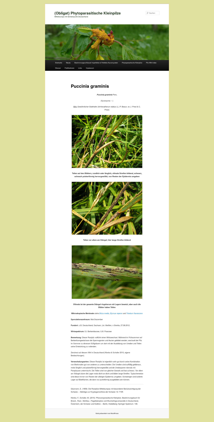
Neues (68, 62)
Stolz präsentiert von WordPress (107, 413)
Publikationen (69, 68)
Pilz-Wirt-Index (151, 62)
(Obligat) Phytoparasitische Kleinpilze (87, 13)
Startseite (58, 62)
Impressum (90, 68)
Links (80, 68)
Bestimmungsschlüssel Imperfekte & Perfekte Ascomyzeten (96, 62)
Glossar (58, 68)
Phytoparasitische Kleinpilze (132, 62)
